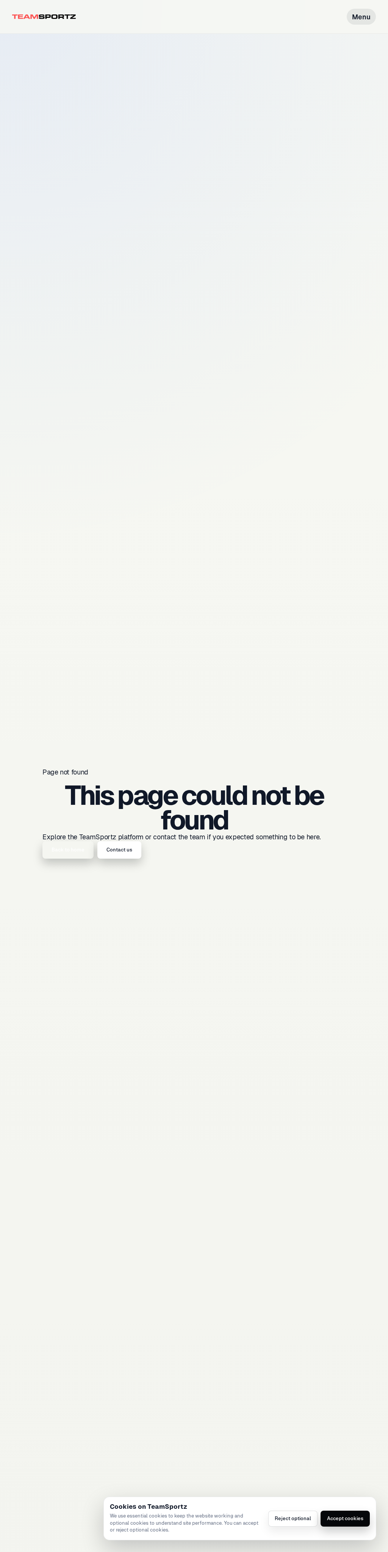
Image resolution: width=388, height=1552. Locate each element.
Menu (361, 17)
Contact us (119, 850)
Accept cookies (345, 1518)
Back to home (68, 850)
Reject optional (293, 1518)
